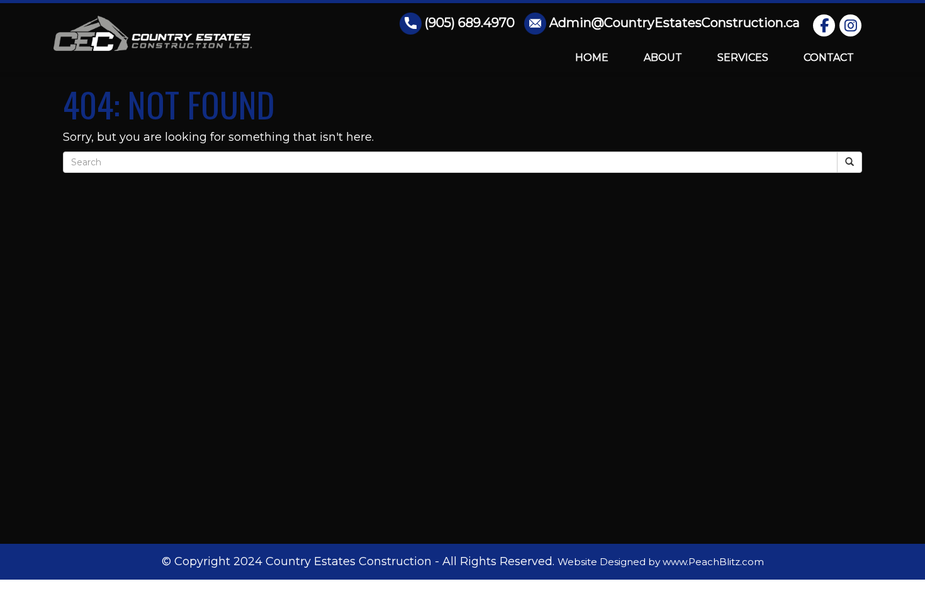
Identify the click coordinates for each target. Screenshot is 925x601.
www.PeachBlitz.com (713, 562)
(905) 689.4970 (470, 22)
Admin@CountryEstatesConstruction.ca (674, 22)
